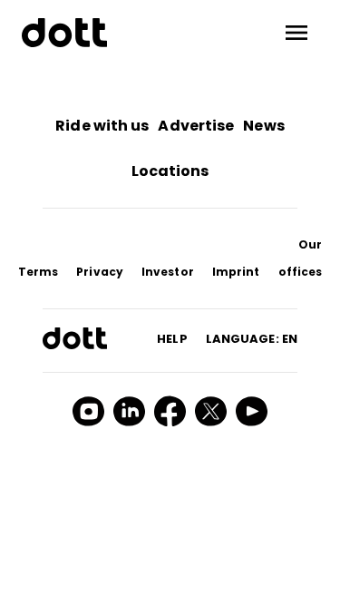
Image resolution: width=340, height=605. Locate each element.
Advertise (196, 125)
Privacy (99, 271)
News (263, 125)
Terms (38, 271)
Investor (167, 271)
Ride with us (102, 125)
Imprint (236, 271)
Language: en (251, 338)
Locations (170, 171)
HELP (172, 338)
